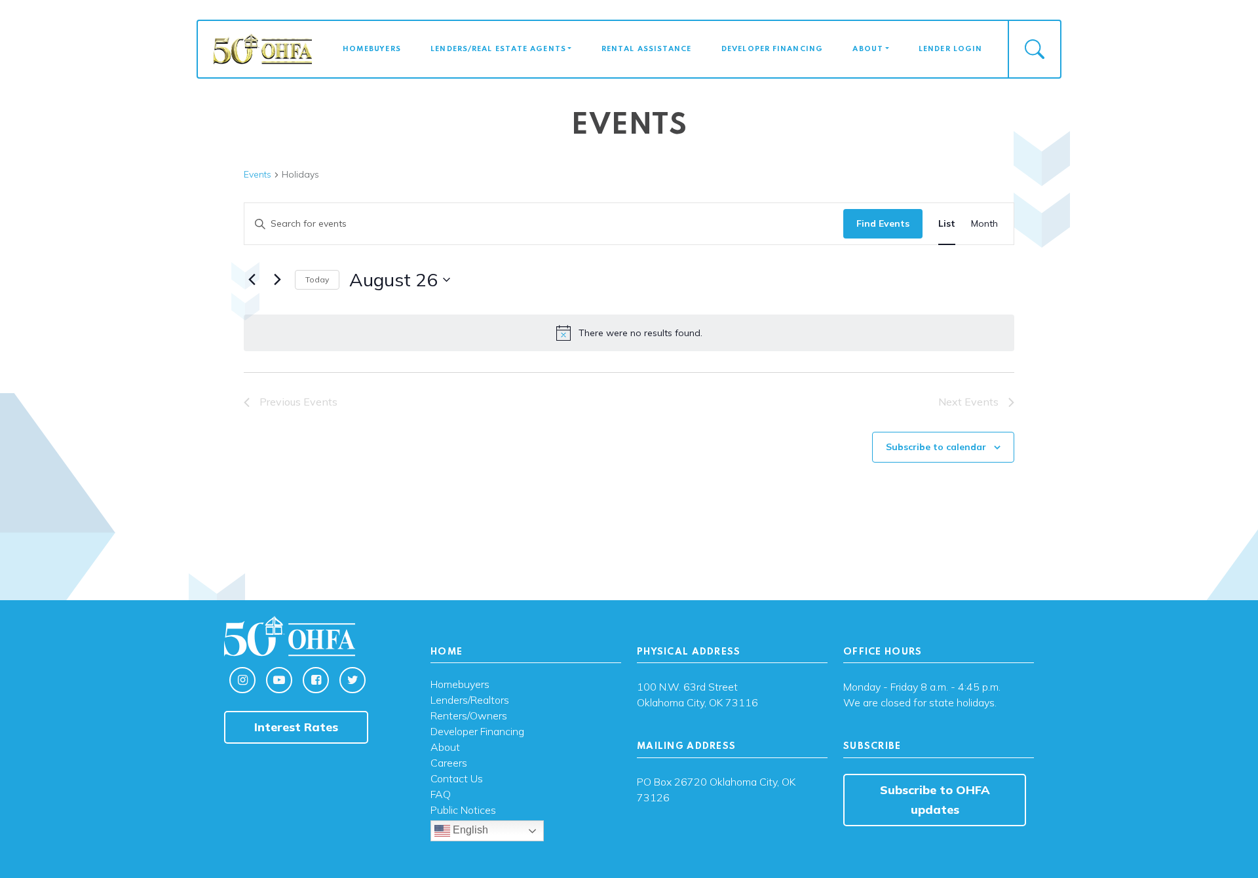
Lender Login (950, 49)
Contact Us (456, 779)
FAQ (440, 795)
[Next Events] (277, 280)
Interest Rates (296, 727)
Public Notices (463, 810)
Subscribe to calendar (936, 447)
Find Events (882, 223)
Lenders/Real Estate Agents (498, 49)
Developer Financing (772, 49)
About (867, 49)
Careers (448, 763)
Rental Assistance (646, 49)
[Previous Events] (251, 280)
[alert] (629, 333)
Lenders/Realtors (469, 700)
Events (257, 174)
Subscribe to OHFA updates (935, 799)
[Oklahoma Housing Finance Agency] (263, 48)
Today (317, 279)
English (469, 830)
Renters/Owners (468, 716)
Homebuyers (372, 49)
